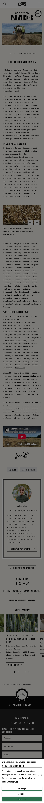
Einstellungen (22, 788)
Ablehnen (22, 794)
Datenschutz (12, 782)
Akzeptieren (22, 799)
